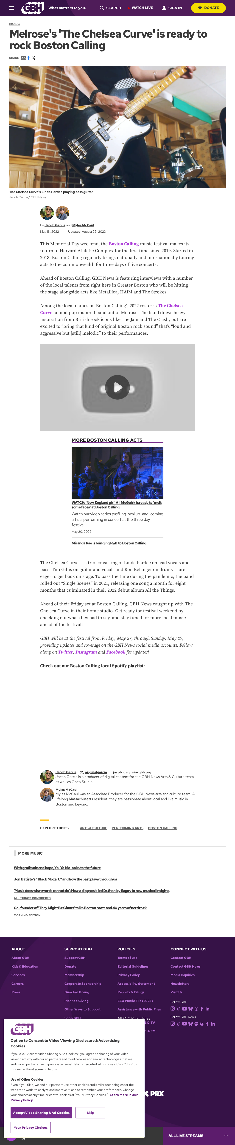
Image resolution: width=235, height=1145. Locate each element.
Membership (74, 975)
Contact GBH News (186, 966)
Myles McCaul (83, 225)
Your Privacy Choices (31, 1128)
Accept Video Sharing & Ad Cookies (41, 1113)
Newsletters (180, 984)
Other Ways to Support (82, 1009)
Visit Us (176, 992)
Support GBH (75, 958)
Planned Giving (76, 1001)
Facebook (115, 652)
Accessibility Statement (136, 984)
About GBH (20, 958)
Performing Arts (127, 828)
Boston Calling (124, 244)
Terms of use (127, 958)
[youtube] (184, 1008)
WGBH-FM (147, 1031)
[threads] (196, 1008)
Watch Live (142, 8)
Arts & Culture (93, 828)
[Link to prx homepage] (153, 1093)
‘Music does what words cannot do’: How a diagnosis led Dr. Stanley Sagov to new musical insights (91, 890)
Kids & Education (24, 966)
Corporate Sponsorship (82, 984)
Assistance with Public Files (139, 1009)
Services (18, 975)
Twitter (65, 652)
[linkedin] (207, 1008)
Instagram (86, 652)
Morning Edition (27, 915)
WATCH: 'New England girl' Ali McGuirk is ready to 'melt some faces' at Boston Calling (117, 505)
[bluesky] (190, 1008)
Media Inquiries (183, 975)
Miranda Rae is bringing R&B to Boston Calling (109, 543)
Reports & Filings (131, 992)
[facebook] (202, 1008)
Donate (211, 8)
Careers (17, 984)
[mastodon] (196, 1023)
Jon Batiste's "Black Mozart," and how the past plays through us (65, 879)
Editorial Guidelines (133, 966)
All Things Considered (32, 898)
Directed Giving (76, 992)
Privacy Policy (129, 975)
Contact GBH (181, 958)
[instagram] (173, 1008)
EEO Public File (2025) (135, 1001)
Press (15, 992)
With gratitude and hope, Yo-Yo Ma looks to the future (57, 867)
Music (14, 24)
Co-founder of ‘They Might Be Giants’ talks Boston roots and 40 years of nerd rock (80, 907)
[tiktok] (179, 1008)
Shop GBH (72, 1018)
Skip (90, 1113)
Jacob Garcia (55, 225)
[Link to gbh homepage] (32, 7)
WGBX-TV (147, 1023)
